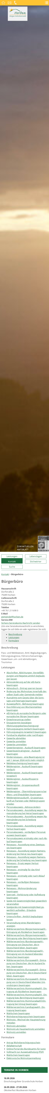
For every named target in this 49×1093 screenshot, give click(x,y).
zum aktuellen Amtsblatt (25, 548)
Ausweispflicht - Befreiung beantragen (25, 703)
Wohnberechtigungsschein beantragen (26, 1016)
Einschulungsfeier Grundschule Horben (23, 1080)
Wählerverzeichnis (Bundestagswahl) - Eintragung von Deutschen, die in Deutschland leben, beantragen (25, 944)
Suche (12, 566)
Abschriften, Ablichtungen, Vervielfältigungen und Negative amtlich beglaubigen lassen (26, 675)
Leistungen (12, 556)
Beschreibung (15, 634)
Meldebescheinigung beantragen (23, 763)
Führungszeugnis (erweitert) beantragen (26, 732)
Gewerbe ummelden (17, 744)
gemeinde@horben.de (12, 616)
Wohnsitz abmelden (16, 1025)
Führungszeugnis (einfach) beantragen (25, 728)
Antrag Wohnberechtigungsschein (23, 1042)
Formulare (13, 640)
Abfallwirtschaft (14, 1045)
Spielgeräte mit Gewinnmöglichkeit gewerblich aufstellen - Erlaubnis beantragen (25, 910)
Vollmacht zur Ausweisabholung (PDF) (25, 1052)
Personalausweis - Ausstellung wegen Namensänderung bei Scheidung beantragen (27, 819)
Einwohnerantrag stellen (19, 719)
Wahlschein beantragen (18, 1013)
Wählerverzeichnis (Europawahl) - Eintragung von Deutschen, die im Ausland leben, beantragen (26, 963)
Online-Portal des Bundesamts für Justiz (26, 1048)
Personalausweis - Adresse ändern (24, 807)
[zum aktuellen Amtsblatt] (43, 544)
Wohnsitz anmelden (16, 1032)
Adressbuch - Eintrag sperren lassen (24, 688)
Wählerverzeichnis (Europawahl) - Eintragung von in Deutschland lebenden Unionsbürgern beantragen (26, 982)
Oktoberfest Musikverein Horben (20, 1089)
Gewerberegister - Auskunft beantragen (26, 747)
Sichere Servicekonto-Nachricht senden (20, 623)
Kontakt (12, 561)
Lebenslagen (36, 556)
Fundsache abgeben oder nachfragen (25, 735)
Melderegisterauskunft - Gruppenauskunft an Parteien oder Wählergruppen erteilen (26, 800)
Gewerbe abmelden (16, 738)
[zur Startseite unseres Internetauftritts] (17, 16)
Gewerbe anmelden (16, 741)
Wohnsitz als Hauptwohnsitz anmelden (26, 1029)
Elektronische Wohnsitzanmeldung (24, 1058)
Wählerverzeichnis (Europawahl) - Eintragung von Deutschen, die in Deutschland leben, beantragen (26, 972)
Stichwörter (35, 561)
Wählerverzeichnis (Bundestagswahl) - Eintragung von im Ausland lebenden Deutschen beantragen (25, 954)
